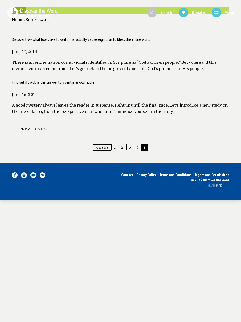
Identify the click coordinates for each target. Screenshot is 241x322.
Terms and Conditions (175, 174)
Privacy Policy (146, 174)
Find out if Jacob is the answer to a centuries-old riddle (53, 82)
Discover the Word (33, 12)
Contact (127, 174)
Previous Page (35, 129)
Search (166, 12)
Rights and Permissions (212, 174)
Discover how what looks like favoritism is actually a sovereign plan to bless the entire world (81, 39)
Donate (198, 12)
